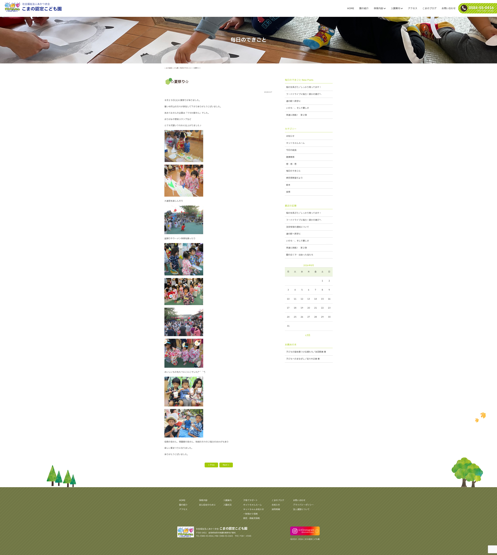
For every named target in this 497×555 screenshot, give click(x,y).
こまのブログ (429, 8)
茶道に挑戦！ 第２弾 (296, 115)
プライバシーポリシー (303, 504)
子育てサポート (250, 500)
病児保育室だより (294, 178)
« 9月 (307, 335)
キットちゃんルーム (295, 143)
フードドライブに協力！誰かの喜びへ (303, 94)
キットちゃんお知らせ (253, 509)
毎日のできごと (293, 171)
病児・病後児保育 (251, 518)
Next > (226, 464)
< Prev (211, 464)
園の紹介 (364, 8)
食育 (288, 191)
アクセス (412, 8)
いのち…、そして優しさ (297, 108)
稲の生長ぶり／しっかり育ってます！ (303, 87)
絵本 (288, 185)
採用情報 (276, 509)
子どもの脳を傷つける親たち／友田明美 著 (306, 351)
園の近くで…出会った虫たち (299, 254)
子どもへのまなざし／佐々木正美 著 (303, 358)
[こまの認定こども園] (44, 7)
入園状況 (227, 504)
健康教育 (290, 157)
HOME (350, 8)
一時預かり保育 (250, 514)
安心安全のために (207, 504)
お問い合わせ (449, 8)
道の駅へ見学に (293, 101)
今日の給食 (291, 150)
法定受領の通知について (297, 227)
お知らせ (290, 136)
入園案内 (396, 8)
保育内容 (379, 8)
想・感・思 (291, 164)
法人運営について (301, 509)
